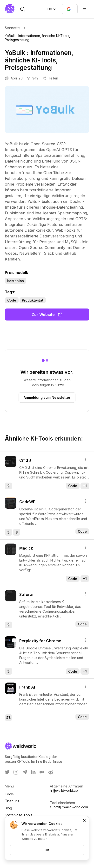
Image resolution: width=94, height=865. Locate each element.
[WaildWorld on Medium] (42, 772)
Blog (8, 808)
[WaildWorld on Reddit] (50, 772)
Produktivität (32, 300)
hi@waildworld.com (65, 790)
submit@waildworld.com (69, 807)
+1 (85, 486)
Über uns (12, 801)
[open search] (22, 9)
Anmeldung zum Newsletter (47, 397)
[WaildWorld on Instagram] (15, 772)
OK (47, 850)
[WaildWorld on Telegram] (24, 772)
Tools (9, 794)
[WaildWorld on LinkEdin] (33, 772)
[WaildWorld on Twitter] (7, 772)
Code (11, 300)
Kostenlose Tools (18, 815)
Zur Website (43, 314)
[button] (70, 9)
